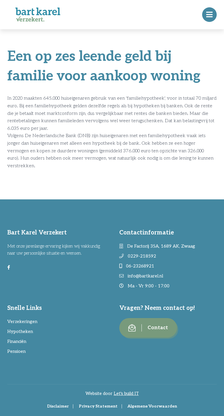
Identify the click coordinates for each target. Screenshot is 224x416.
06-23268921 (139, 266)
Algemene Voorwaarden (152, 406)
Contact (158, 328)
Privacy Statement (98, 406)
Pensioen (16, 351)
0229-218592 (141, 256)
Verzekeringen (22, 321)
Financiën (16, 341)
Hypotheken (20, 331)
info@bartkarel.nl (145, 276)
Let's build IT (126, 393)
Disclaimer (58, 406)
